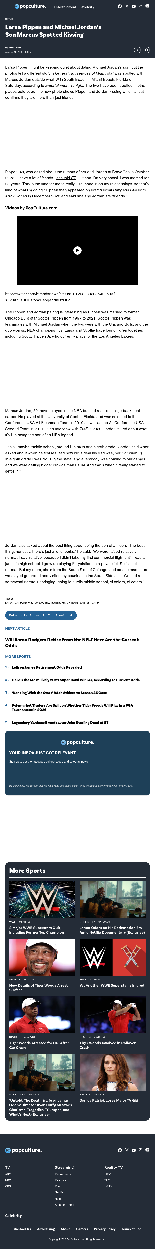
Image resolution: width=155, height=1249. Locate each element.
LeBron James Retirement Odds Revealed (47, 667)
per (126, 452)
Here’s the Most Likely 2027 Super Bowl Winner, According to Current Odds (76, 680)
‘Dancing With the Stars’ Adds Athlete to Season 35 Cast (59, 692)
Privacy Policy (125, 785)
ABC (8, 1174)
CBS (8, 1186)
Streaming (17, 1094)
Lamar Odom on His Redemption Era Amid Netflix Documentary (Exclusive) (112, 930)
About (65, 1229)
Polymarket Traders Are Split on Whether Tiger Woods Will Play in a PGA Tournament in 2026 (72, 707)
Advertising (46, 1229)
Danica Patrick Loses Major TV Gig (109, 1100)
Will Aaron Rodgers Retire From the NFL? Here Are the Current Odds (72, 642)
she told (66, 177)
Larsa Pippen (13, 602)
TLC (107, 1180)
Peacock (60, 1180)
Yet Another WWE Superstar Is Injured (112, 985)
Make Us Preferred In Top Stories (39, 615)
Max (57, 1186)
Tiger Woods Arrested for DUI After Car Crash (39, 1045)
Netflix (59, 1192)
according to (53, 85)
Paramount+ (63, 1174)
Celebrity (87, 7)
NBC (8, 1180)
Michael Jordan (33, 602)
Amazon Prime (64, 1205)
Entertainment (65, 7)
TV (7, 1167)
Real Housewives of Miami (61, 602)
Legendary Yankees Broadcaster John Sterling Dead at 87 (60, 722)
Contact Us (22, 1229)
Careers (82, 1229)
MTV (107, 1174)
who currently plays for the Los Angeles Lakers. (93, 336)
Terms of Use (85, 785)
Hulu (58, 1199)
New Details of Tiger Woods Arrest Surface (38, 987)
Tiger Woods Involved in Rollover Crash (108, 1045)
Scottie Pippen (89, 602)
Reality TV (113, 1167)
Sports (11, 19)
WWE (12, 921)
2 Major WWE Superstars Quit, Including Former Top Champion (36, 930)
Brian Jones (15, 47)
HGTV (108, 1186)
